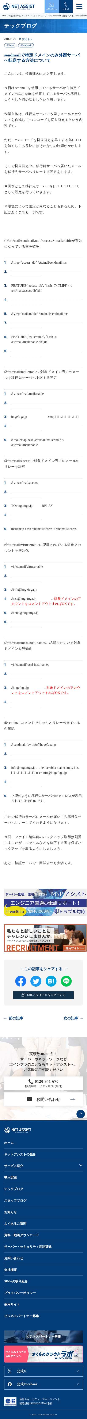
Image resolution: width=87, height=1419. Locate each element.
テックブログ (44, 15)
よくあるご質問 (15, 1223)
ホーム (9, 1142)
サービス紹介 (13, 1166)
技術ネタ (27, 39)
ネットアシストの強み (20, 1154)
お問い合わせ (13, 1258)
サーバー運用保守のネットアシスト (19, 15)
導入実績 (10, 1177)
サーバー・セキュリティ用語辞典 (28, 1246)
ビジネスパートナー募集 (21, 1316)
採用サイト (12, 1304)
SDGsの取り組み (16, 1281)
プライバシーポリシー (20, 1293)
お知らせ (10, 1212)
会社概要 (10, 1269)
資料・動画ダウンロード (21, 1235)
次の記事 (71, 1018)
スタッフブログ (15, 1200)
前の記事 (16, 1018)
